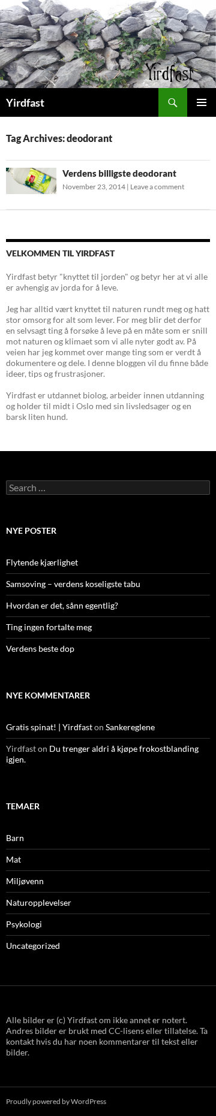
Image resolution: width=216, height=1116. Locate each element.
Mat (13, 859)
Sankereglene (130, 727)
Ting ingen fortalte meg (49, 627)
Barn (15, 838)
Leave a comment (157, 186)
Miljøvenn (25, 881)
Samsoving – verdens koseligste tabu (73, 584)
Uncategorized (33, 945)
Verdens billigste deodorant (119, 173)
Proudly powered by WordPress (56, 1101)
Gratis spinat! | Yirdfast (49, 727)
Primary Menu (201, 102)
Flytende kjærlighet (42, 562)
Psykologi (24, 924)
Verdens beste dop (40, 648)
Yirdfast (25, 102)
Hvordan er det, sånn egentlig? (62, 605)
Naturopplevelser (38, 902)
